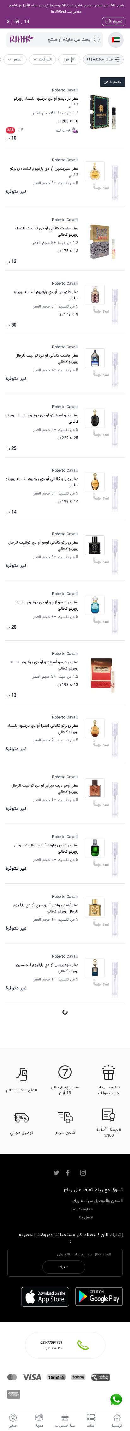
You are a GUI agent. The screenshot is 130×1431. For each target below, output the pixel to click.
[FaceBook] (68, 1173)
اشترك (63, 1267)
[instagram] (83, 1173)
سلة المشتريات (65, 1425)
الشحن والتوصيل (108, 1201)
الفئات (91, 1425)
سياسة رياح (82, 1201)
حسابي (13, 1425)
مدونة (39, 1425)
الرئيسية (117, 1425)
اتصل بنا (86, 1217)
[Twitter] (56, 1173)
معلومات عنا (82, 1209)
